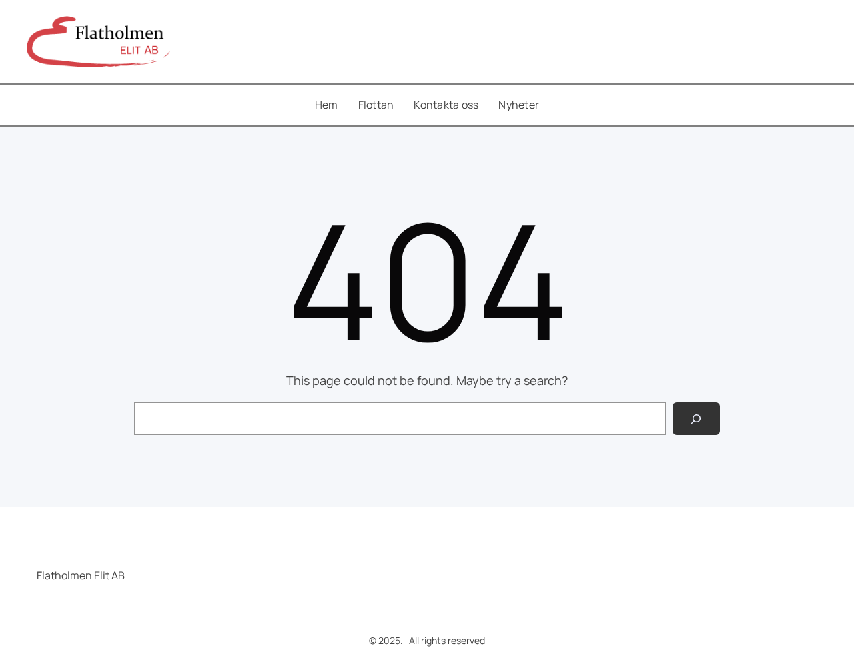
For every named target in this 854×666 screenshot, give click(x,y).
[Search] (696, 418)
